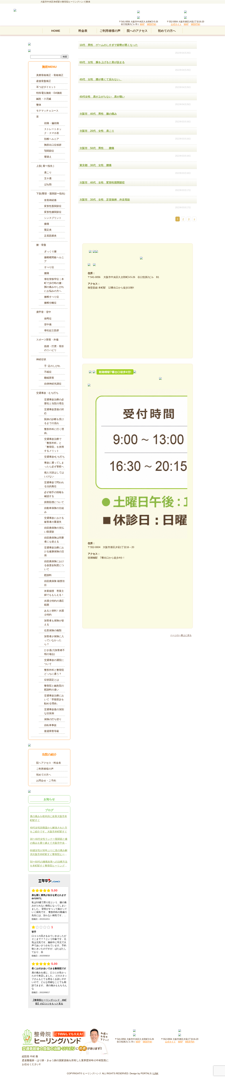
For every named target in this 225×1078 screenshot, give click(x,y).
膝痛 (46, 223)
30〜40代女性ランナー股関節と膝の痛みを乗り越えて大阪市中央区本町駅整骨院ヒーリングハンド (48, 841)
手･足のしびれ (52, 365)
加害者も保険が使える (54, 622)
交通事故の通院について (54, 662)
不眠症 (48, 371)
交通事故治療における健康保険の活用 (54, 551)
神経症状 (41, 359)
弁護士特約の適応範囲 (54, 602)
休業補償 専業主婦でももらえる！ (54, 592)
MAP (142, 24)
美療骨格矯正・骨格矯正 (49, 75)
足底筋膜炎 (50, 235)
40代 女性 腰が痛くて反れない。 (101, 79)
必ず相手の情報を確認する (54, 494)
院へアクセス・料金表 (48, 762)
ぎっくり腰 (50, 251)
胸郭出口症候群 (52, 144)
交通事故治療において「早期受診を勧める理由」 (54, 699)
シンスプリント (52, 217)
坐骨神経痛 (50, 200)
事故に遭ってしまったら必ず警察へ (54, 464)
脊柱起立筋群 (51, 330)
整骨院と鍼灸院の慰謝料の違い (54, 687)
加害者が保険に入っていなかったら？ (54, 640)
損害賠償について (54, 502)
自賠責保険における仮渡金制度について (54, 565)
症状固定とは (51, 679)
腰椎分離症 (50, 302)
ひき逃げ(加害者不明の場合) (54, 652)
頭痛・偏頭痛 (51, 123)
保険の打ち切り (52, 719)
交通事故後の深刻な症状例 (54, 711)
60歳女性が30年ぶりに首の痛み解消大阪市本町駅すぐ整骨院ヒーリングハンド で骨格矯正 (48, 852)
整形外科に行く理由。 (54, 431)
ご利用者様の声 (110, 30)
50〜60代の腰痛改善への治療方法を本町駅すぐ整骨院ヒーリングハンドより (48, 864)
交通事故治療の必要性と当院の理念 (54, 401)
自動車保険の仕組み (54, 510)
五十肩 (48, 178)
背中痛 (48, 324)
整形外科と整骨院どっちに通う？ (54, 671)
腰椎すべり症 (51, 296)
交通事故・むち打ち (47, 392)
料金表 (82, 30)
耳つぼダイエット (46, 87)
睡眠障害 (49, 377)
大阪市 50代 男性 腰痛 (97, 148)
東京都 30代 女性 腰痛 (96, 165)
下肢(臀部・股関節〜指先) (50, 193)
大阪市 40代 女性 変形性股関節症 (102, 182)
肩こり (48, 172)
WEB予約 (151, 24)
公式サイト (176, 24)
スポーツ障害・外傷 (47, 339)
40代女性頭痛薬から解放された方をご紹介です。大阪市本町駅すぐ (48, 829)
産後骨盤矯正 (43, 81)
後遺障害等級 (51, 731)
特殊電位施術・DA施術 (49, 92)
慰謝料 (49, 575)
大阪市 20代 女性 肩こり (97, 130)
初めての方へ (167, 30)
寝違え (48, 156)
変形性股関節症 (52, 206)
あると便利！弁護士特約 (54, 612)
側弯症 (48, 318)
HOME (55, 30)
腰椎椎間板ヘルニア (54, 259)
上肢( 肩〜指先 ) (45, 165)
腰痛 (46, 273)
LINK (155, 1073)
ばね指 (48, 184)
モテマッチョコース (47, 110)
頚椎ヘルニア (51, 139)
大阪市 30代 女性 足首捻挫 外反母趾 (105, 199)
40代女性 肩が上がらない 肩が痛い (102, 96)
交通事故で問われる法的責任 (54, 484)
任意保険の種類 (52, 630)
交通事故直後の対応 (54, 411)
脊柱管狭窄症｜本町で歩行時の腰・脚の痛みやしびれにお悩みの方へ (54, 285)
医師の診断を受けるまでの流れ (54, 421)
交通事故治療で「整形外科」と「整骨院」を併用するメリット (54, 445)
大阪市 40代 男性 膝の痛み (98, 113)
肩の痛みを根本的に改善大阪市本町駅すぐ (48, 818)
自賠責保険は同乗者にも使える (54, 539)
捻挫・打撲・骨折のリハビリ (54, 348)
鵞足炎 (48, 229)
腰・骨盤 (41, 244)
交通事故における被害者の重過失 (54, 519)
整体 (38, 104)
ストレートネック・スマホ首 (52, 131)
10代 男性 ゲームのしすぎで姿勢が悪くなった (109, 45)
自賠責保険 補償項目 (54, 583)
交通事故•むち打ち (54, 456)
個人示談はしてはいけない (54, 474)
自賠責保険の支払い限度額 (54, 529)
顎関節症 (49, 150)
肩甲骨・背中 (43, 312)
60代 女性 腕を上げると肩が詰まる (102, 62)
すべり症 (49, 267)
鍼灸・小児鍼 (43, 98)
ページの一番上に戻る (181, 635)
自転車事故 (50, 725)
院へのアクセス (137, 30)
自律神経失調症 (52, 383)
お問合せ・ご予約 (46, 780)
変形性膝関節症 (52, 212)
